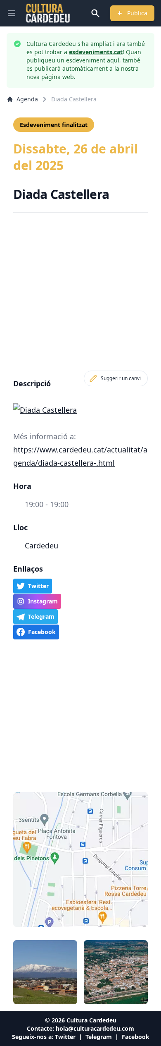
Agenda (27, 99)
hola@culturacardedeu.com (95, 1028)
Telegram (98, 1037)
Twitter (65, 1037)
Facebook (135, 1037)
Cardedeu (41, 546)
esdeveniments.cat (96, 52)
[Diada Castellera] (80, 409)
